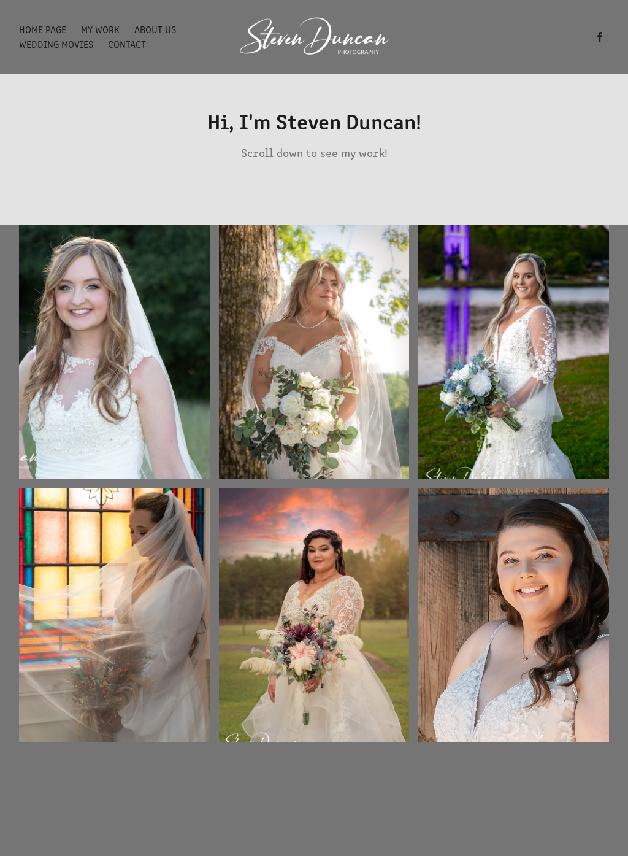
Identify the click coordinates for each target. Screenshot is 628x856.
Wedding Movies (56, 43)
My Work (100, 29)
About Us (155, 29)
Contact (127, 43)
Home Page (42, 29)
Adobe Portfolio (340, 788)
